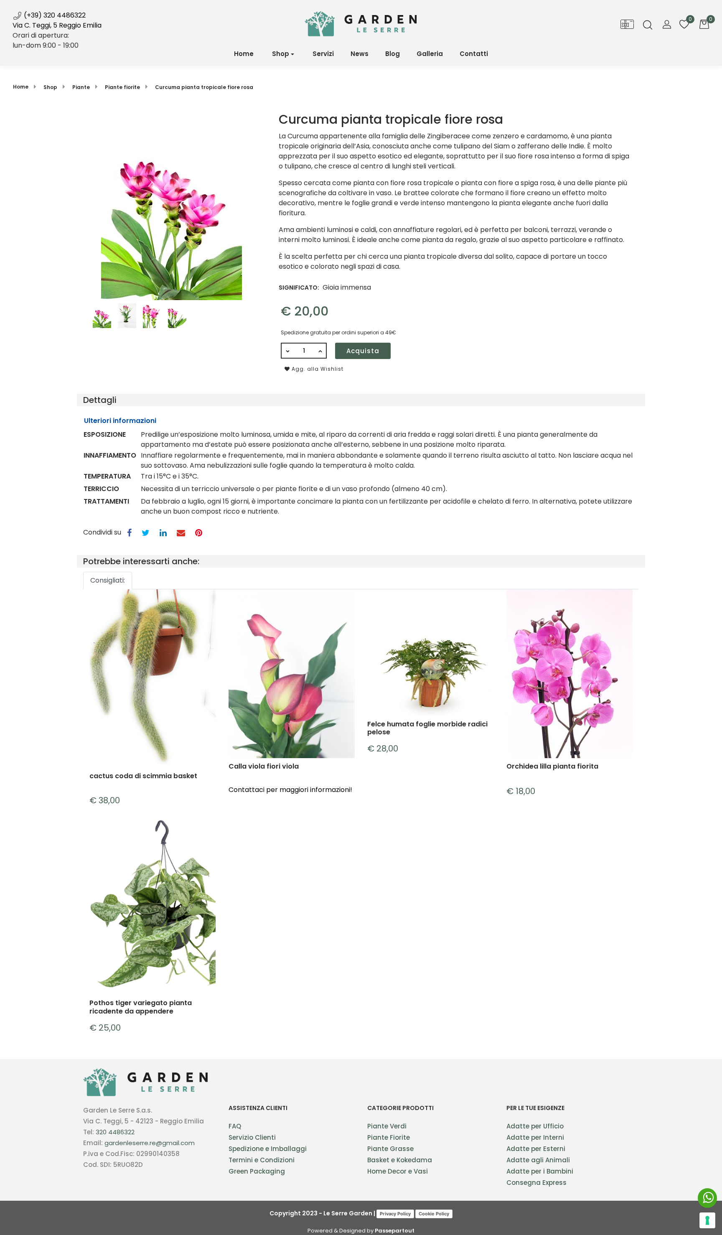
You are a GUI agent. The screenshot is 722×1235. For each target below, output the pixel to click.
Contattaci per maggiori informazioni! (290, 789)
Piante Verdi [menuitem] (387, 1126)
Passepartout (394, 1231)
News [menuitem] (360, 53)
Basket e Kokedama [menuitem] (399, 1160)
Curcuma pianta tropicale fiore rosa (204, 87)
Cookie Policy (434, 1214)
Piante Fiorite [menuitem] (388, 1137)
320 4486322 (115, 1132)
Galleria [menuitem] (430, 53)
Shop (280, 53)
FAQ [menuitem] (235, 1126)
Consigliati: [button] (107, 580)
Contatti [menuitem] (474, 53)
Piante (81, 87)
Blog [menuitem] (392, 53)
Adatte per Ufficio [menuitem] (535, 1126)
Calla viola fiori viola (264, 766)
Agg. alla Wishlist (316, 368)
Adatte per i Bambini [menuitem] (539, 1171)
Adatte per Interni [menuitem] (535, 1137)
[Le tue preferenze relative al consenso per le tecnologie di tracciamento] (707, 1220)
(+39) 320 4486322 (54, 15)
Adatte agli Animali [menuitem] (538, 1160)
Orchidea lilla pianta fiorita (552, 766)
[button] (171, 205)
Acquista (362, 350)
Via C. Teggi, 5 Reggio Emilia (57, 25)
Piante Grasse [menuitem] (390, 1148)
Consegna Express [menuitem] (536, 1182)
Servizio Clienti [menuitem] (252, 1137)
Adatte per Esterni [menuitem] (535, 1148)
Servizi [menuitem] (323, 53)
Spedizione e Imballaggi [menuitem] (268, 1148)
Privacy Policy (395, 1214)
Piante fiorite (122, 87)
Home (20, 86)
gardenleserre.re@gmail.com (149, 1142)
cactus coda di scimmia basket (143, 776)
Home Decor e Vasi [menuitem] (397, 1171)
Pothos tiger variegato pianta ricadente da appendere (140, 1007)
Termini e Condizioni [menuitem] (262, 1160)
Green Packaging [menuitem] (257, 1171)
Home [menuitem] (244, 53)
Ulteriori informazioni (120, 420)
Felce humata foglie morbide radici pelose (427, 728)
